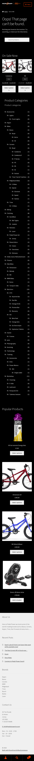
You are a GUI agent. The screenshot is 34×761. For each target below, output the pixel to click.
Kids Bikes (10, 264)
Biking (9, 210)
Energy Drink (16, 304)
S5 (15, 170)
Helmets (12, 228)
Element (17, 191)
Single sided (18, 373)
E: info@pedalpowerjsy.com (11, 726)
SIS (10, 315)
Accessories (10, 112)
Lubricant (12, 387)
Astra (16, 137)
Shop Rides (8, 658)
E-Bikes (14, 184)
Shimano (15, 253)
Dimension (12, 268)
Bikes (8, 126)
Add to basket (17, 600)
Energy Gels (16, 322)
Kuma (11, 282)
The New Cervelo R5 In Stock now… (16, 650)
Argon (9, 123)
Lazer (13, 231)
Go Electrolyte (16, 325)
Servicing (10, 347)
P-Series (17, 159)
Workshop (10, 376)
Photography (11, 344)
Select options (8, 89)
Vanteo (16, 199)
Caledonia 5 (18, 155)
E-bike (11, 383)
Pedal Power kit (14, 235)
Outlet (9, 333)
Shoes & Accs (13, 242)
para (8, 340)
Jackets (14, 224)
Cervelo (11, 144)
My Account (5, 758)
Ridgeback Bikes (14, 181)
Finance (9, 260)
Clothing (10, 213)
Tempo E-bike (14, 286)
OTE (10, 293)
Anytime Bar (16, 296)
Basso (11, 130)
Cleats (14, 246)
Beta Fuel (15, 318)
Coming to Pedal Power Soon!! (14, 661)
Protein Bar (15, 307)
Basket (26, 756)
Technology (11, 351)
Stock (6, 654)
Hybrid (14, 188)
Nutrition (10, 289)
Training (9, 354)
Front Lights (16, 119)
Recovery (15, 311)
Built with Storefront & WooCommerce (14, 750)
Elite (11, 362)
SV (15, 141)
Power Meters (13, 365)
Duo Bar (14, 300)
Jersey (14, 238)
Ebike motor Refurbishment (16, 257)
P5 (15, 162)
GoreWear (12, 217)
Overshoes (15, 249)
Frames (11, 336)
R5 (15, 166)
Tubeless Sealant (14, 394)
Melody (11, 271)
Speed (16, 195)
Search (17, 758)
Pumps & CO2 (13, 391)
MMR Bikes (10, 278)
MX (10, 275)
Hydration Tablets (18, 329)
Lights (11, 115)
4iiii (13, 369)
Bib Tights (15, 220)
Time (11, 202)
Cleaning (12, 380)
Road (13, 133)
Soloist (16, 173)
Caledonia (17, 152)
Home (6, 11)
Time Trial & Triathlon (19, 177)
